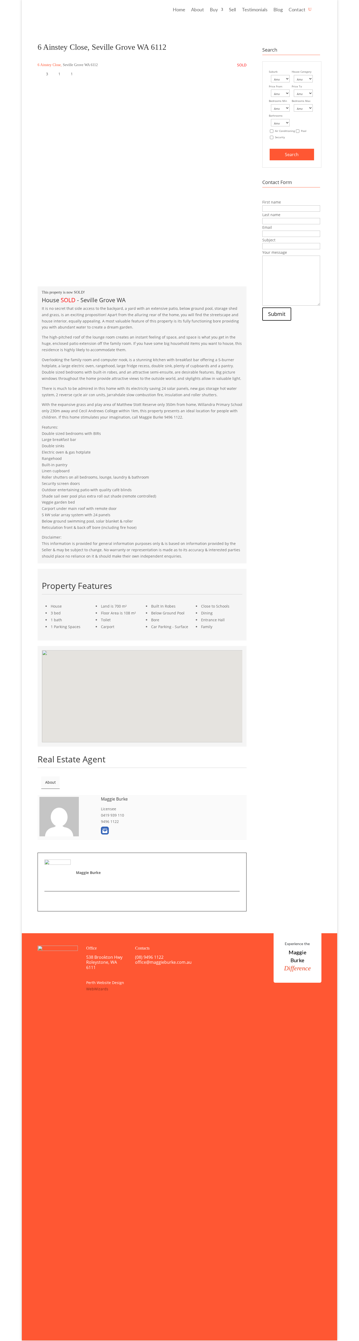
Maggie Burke (114, 799)
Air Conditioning (285, 131)
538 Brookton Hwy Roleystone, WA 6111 (104, 962)
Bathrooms (276, 115)
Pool (303, 131)
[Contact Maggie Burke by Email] (105, 831)
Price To (297, 86)
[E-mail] (47, 901)
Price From (275, 86)
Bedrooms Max (301, 101)
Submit (276, 313)
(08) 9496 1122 (149, 957)
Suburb (273, 71)
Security (280, 137)
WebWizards (97, 988)
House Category (301, 71)
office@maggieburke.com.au (163, 962)
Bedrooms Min (278, 101)
